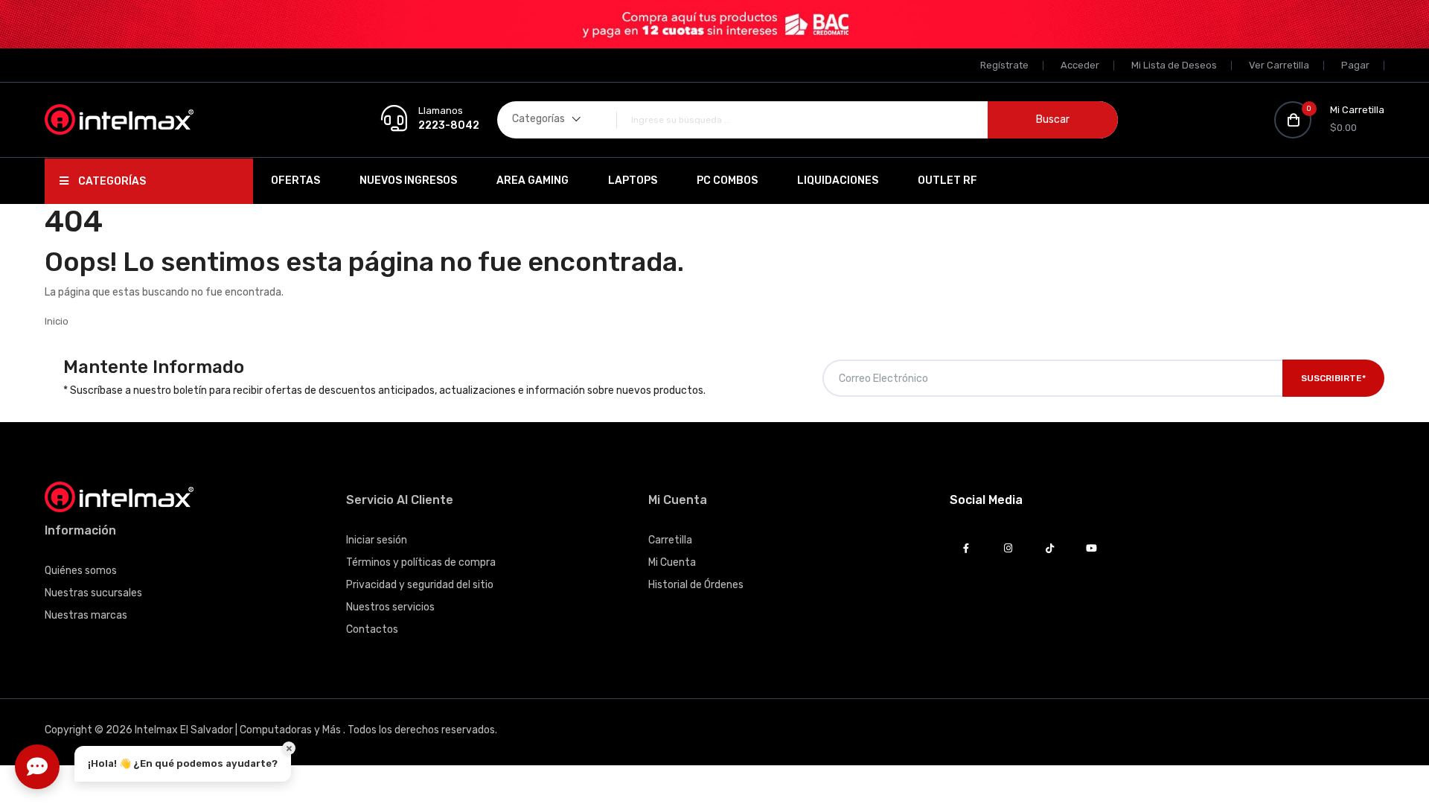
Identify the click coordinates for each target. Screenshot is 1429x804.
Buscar (1053, 119)
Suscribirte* (1333, 378)
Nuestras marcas (86, 615)
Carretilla (670, 540)
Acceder (1080, 65)
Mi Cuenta (672, 562)
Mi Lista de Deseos (1174, 65)
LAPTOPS (632, 180)
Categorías (111, 181)
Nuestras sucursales (93, 593)
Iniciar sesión (376, 540)
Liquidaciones (837, 180)
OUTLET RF (947, 180)
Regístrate (1004, 65)
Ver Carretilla (1279, 65)
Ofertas (295, 180)
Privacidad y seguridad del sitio (419, 584)
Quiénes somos (81, 570)
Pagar (1355, 65)
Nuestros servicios (390, 607)
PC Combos (727, 180)
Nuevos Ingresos (408, 180)
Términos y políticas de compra (421, 562)
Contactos (372, 629)
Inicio (56, 321)
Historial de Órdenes (696, 584)
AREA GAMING (532, 180)
